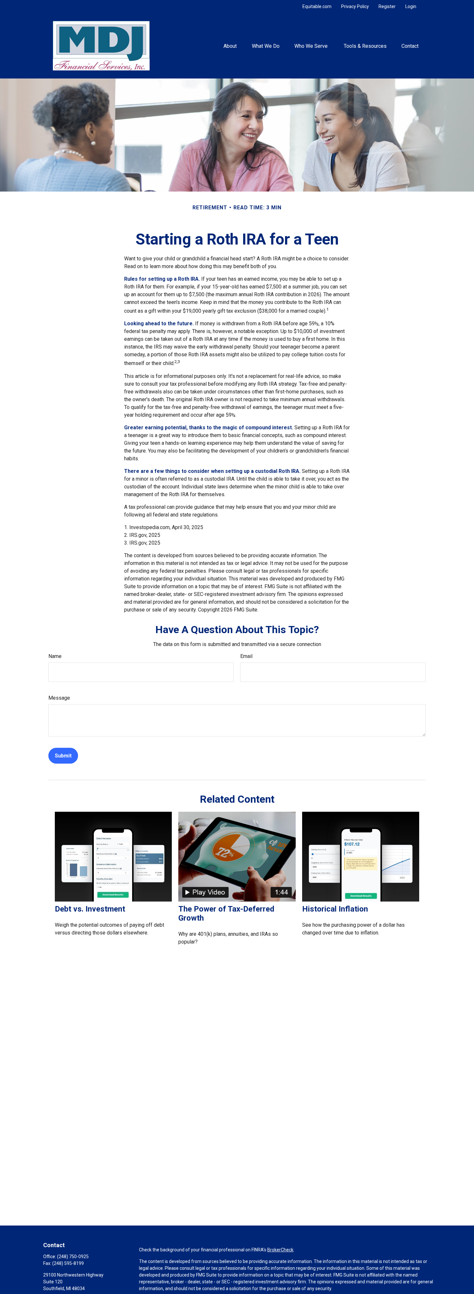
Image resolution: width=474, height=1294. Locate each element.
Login (410, 6)
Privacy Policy (355, 6)
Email (246, 656)
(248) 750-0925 (73, 1256)
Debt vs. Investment (90, 908)
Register (387, 6)
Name (55, 656)
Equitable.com (316, 6)
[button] (230, 45)
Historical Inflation (335, 908)
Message (59, 698)
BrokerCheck (280, 1249)
